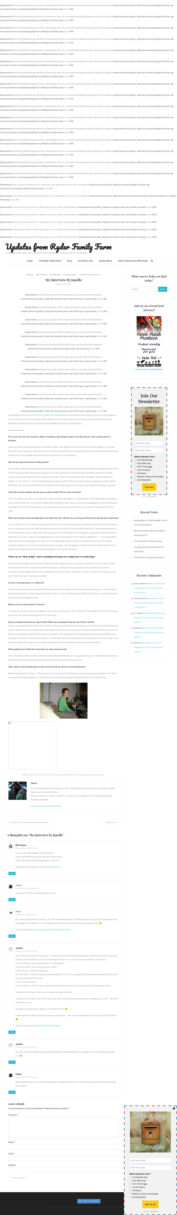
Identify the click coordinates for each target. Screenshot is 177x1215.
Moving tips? (111, 822)
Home (30, 261)
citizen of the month (36, 775)
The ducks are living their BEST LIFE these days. (149, 549)
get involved (41, 275)
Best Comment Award (49, 867)
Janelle (19, 948)
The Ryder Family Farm (50, 261)
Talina (34, 783)
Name (11, 1142)
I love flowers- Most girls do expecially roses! (30, 822)
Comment (13, 1115)
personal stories (70, 275)
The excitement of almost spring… (149, 541)
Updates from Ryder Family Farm (59, 246)
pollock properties (96, 775)
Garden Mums (105, 261)
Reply (12, 873)
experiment (68, 775)
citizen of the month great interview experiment (47, 415)
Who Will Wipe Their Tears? (49, 1026)
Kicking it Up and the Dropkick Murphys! (53, 930)
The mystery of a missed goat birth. (149, 557)
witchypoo (20, 845)
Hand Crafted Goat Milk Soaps (133, 261)
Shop (69, 261)
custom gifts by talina (54, 775)
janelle (85, 775)
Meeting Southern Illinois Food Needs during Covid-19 (149, 533)
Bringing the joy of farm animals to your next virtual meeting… (150, 522)
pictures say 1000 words (90, 275)
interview (77, 775)
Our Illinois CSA (85, 261)
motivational (55, 275)
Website (12, 1165)
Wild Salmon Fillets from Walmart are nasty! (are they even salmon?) (149, 588)
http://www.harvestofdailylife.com (46, 806)
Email (11, 1154)
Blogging (29, 275)
